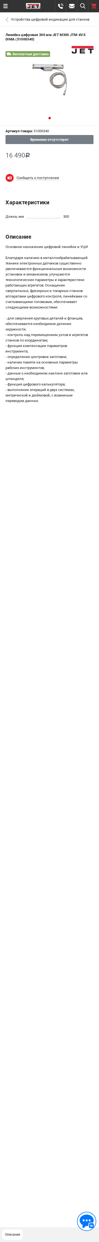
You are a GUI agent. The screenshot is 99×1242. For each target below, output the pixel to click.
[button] (49, 118)
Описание (12, 1235)
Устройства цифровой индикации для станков (50, 19)
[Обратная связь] (86, 1221)
